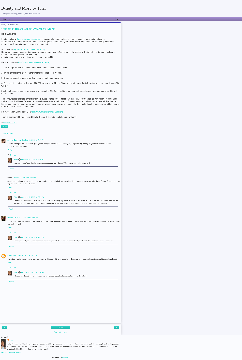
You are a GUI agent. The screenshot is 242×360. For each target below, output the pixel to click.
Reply (9, 150)
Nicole (10, 218)
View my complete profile (11, 352)
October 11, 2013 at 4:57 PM (33, 140)
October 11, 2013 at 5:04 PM (32, 160)
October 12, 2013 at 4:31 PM (32, 237)
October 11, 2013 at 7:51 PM (32, 197)
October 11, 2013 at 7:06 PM (24, 178)
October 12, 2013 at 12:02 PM (26, 218)
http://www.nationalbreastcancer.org (29, 49)
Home (60, 327)
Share (5, 126)
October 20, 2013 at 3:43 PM (25, 255)
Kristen (10, 255)
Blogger (65, 357)
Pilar (16, 160)
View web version (60, 332)
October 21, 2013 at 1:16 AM (32, 272)
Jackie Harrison (14, 140)
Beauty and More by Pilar (23, 8)
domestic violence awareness (30, 39)
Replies (13, 155)
